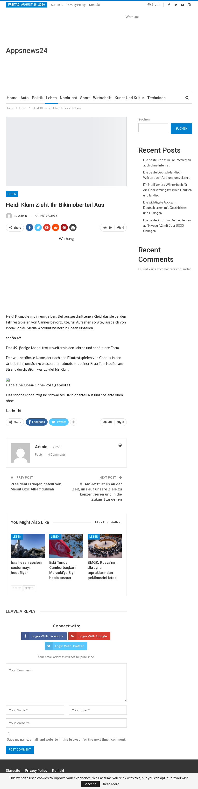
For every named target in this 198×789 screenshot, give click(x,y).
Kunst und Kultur (129, 98)
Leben (51, 98)
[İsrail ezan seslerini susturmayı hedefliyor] (28, 546)
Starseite (57, 5)
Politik (37, 98)
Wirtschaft (102, 98)
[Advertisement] (132, 53)
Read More (111, 784)
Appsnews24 (27, 50)
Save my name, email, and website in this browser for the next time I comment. (66, 739)
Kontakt (94, 5)
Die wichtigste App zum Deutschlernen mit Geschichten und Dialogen (165, 207)
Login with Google (93, 636)
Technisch (156, 98)
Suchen (144, 119)
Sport (85, 98)
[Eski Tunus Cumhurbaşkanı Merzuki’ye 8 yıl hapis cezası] (66, 546)
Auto (25, 98)
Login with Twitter (69, 646)
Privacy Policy (76, 5)
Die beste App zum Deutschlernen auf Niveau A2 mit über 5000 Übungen (167, 225)
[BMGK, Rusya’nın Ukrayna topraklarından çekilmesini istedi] (105, 546)
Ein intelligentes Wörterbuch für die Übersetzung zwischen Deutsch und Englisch (167, 190)
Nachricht (68, 98)
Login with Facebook (47, 636)
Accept (90, 784)
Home (12, 98)
